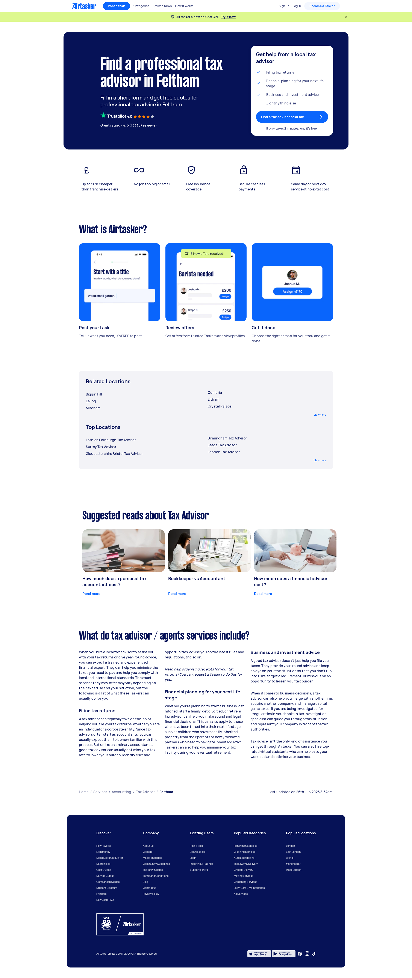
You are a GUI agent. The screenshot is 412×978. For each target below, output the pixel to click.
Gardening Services (245, 882)
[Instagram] (307, 953)
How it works (103, 846)
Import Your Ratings (201, 864)
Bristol (290, 858)
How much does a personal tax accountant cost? (114, 581)
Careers (147, 852)
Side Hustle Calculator (109, 858)
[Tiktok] (314, 954)
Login (193, 858)
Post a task (116, 6)
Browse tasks (197, 852)
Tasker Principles (153, 870)
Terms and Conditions (155, 876)
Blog (145, 882)
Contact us (149, 888)
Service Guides (105, 876)
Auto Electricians (244, 858)
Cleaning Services (244, 852)
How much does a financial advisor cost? (290, 581)
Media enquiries (152, 858)
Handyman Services (245, 846)
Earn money (103, 852)
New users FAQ (105, 900)
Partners (101, 894)
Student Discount (106, 888)
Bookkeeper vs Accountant (197, 578)
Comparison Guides (108, 882)
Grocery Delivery (243, 870)
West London (293, 870)
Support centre (199, 870)
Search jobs (103, 864)
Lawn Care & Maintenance (249, 888)
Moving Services (243, 876)
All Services (241, 894)
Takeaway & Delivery (246, 864)
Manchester (293, 864)
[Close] (346, 17)
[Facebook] (299, 953)
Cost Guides (103, 870)
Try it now (228, 17)
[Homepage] (84, 6)
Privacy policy (151, 894)
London (290, 846)
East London (293, 852)
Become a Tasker (322, 6)
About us (148, 846)
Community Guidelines (156, 864)
